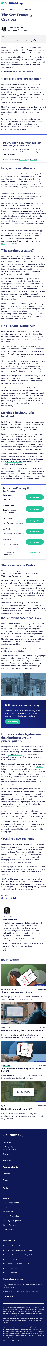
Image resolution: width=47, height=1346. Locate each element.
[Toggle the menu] (44, 2)
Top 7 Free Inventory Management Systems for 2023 (22, 1069)
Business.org (7, 1341)
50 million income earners (19, 84)
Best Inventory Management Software (18, 1250)
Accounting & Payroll (11, 1202)
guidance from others (13, 461)
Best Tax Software (10, 1273)
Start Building (12, 722)
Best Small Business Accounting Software (19, 1255)
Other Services (8, 1229)
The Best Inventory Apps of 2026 (16, 992)
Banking (6, 1198)
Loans (5, 1193)
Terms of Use (23, 159)
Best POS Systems (10, 1268)
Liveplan (4, 771)
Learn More (35, 552)
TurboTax (39, 766)
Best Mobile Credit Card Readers (16, 1264)
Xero (22, 774)
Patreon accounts (15, 754)
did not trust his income (18, 381)
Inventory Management (12, 1220)
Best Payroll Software (11, 1259)
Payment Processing (11, 1216)
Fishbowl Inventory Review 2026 (16, 1109)
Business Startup (24, 9)
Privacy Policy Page (10, 1337)
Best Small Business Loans (13, 1246)
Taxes (5, 1207)
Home (3, 9)
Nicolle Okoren (16, 27)
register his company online (32, 439)
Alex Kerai (6, 1065)
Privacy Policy (33, 159)
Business (11, 9)
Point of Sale (8, 1211)
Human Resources (10, 1225)
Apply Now (34, 497)
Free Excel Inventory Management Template (22, 1030)
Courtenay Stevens (9, 989)
